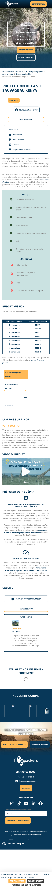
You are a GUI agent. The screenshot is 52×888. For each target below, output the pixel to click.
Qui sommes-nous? (19, 835)
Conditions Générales (38, 831)
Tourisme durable (23, 74)
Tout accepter (17, 881)
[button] (26, 472)
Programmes (7, 74)
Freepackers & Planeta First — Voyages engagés (22, 71)
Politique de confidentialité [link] (26, 885)
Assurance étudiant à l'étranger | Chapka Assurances (26, 531)
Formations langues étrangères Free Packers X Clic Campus (26, 569)
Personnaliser (35, 881)
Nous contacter (34, 835)
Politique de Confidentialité (16, 831)
